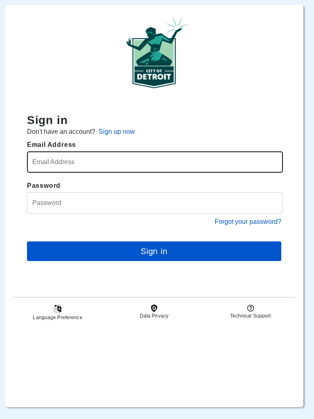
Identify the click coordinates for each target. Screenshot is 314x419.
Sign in (154, 251)
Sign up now (117, 131)
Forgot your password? (248, 222)
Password (44, 185)
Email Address (51, 144)
